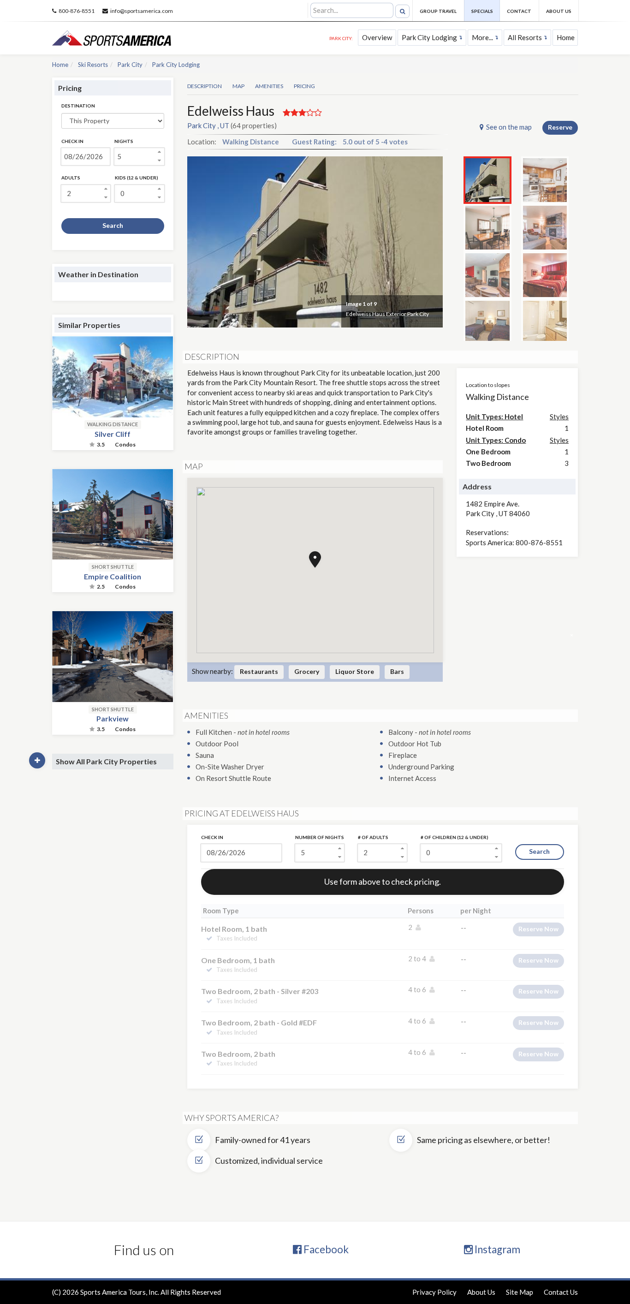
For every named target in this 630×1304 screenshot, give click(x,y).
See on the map (509, 127)
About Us (558, 11)
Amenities (269, 86)
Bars (397, 671)
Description (204, 86)
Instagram (496, 1249)
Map (238, 86)
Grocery (306, 671)
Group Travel (438, 11)
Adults (70, 177)
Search (112, 225)
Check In (72, 141)
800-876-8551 (77, 10)
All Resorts (525, 37)
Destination (78, 105)
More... (482, 37)
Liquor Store (354, 671)
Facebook (325, 1249)
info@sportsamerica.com (141, 10)
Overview (377, 37)
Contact (519, 11)
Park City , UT (208, 125)
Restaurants (259, 671)
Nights (123, 141)
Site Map (519, 1292)
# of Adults (373, 837)
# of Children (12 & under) (454, 837)
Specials (482, 11)
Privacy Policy (434, 1292)
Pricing (304, 86)
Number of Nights (319, 837)
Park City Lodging (429, 37)
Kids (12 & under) (136, 177)
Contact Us (561, 1292)
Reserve (560, 127)
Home (566, 37)
